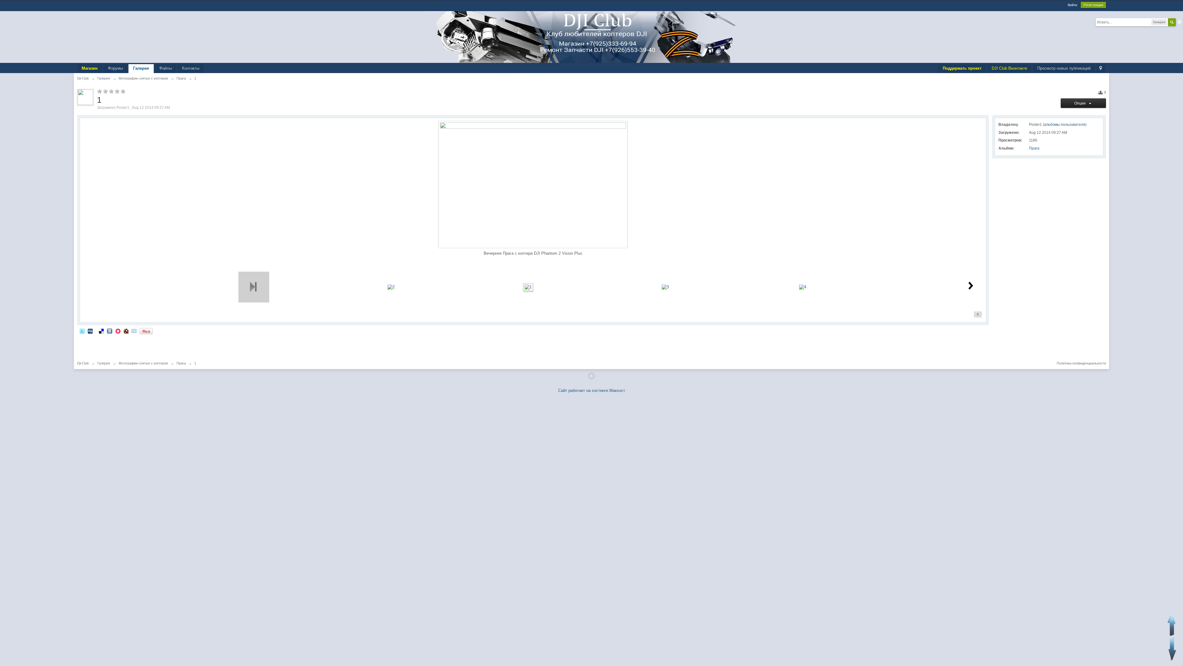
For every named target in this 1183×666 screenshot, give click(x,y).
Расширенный (1179, 21)
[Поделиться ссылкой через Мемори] (118, 331)
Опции (1080, 103)
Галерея (141, 68)
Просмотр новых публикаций (1064, 68)
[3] (665, 286)
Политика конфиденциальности (1081, 363)
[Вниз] (1172, 648)
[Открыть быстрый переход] (1100, 68)
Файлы (165, 68)
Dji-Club (83, 363)
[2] (391, 286)
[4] (802, 286)
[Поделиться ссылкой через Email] (134, 331)
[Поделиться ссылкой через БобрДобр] (126, 331)
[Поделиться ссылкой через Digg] (90, 331)
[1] (528, 286)
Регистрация (1093, 5)
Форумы (115, 68)
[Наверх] (591, 376)
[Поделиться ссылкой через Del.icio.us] (101, 331)
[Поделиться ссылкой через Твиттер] (82, 331)
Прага (1034, 148)
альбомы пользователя (1064, 124)
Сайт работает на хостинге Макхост (591, 390)
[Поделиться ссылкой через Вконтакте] (109, 331)
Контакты (190, 68)
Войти (1072, 5)
